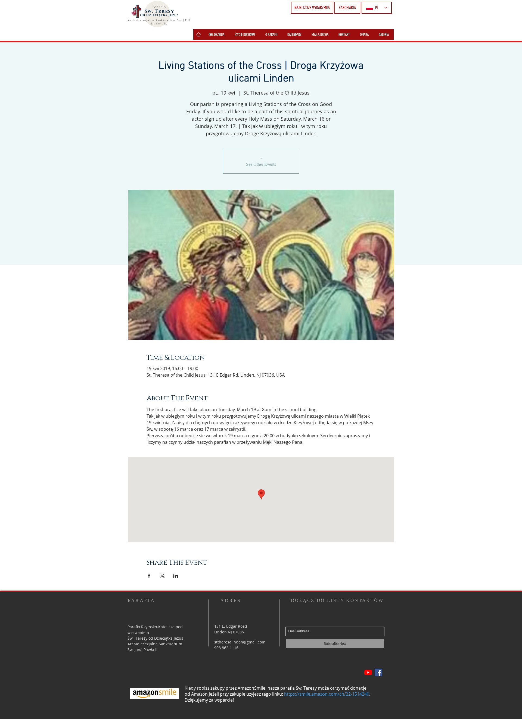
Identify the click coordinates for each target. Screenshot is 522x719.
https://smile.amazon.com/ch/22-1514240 (326, 694)
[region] (198, 34)
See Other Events (261, 164)
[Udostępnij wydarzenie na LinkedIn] (175, 576)
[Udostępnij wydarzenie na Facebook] (149, 576)
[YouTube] (368, 672)
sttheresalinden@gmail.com (239, 642)
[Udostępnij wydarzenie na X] (162, 576)
